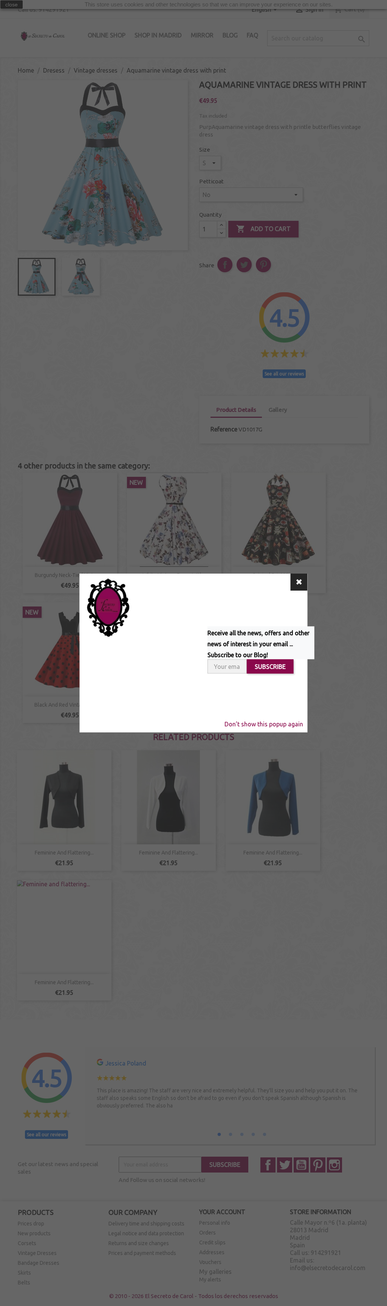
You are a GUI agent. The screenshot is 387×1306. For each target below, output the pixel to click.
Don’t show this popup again (263, 724)
